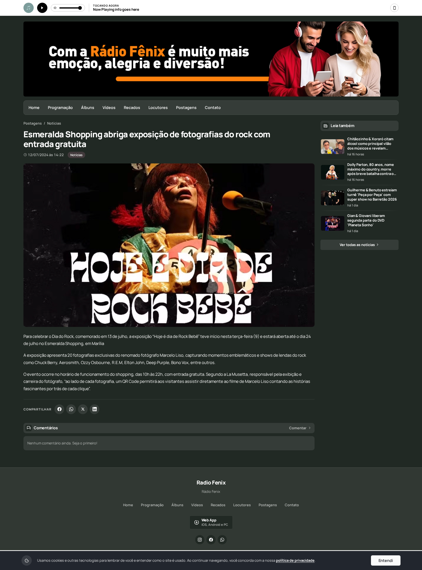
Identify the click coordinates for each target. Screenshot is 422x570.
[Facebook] (59, 409)
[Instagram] (199, 539)
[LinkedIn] (94, 409)
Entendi (386, 560)
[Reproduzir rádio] (42, 8)
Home (34, 107)
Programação (60, 107)
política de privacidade (295, 560)
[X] (83, 409)
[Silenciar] (55, 8)
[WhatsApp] (71, 409)
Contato (213, 107)
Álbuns (87, 107)
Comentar (297, 428)
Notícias (54, 123)
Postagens (186, 107)
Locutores (158, 107)
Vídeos (109, 107)
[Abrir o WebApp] (394, 8)
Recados (132, 107)
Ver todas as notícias (358, 244)
